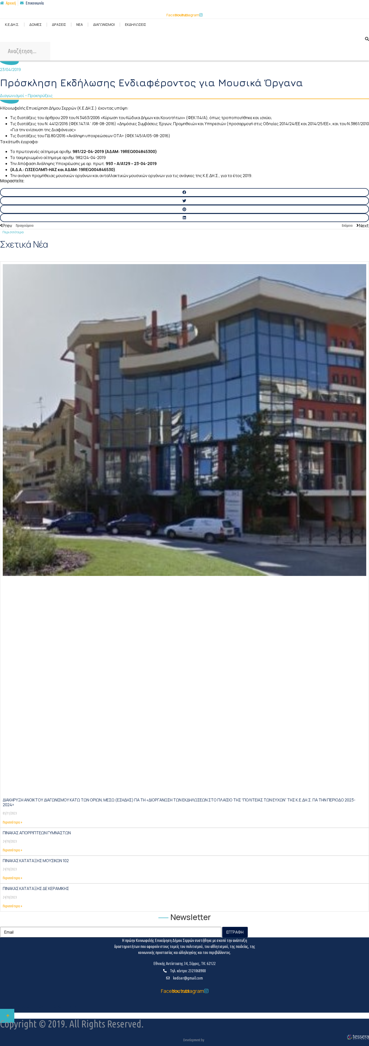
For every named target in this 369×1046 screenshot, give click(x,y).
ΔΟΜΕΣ (35, 24)
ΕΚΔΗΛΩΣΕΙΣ (135, 24)
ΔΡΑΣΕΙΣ (59, 24)
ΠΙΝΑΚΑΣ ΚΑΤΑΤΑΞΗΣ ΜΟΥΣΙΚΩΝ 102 (36, 860)
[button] (184, 192)
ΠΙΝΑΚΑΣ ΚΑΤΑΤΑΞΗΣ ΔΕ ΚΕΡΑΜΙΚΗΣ (36, 888)
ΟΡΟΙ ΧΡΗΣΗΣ (65, 1007)
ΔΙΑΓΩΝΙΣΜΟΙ (104, 24)
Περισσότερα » (12, 822)
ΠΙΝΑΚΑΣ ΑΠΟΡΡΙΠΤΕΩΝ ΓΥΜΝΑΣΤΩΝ (37, 833)
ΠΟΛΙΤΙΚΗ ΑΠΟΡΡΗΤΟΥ (24, 1007)
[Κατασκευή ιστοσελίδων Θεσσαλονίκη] (357, 1039)
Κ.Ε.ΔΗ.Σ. (12, 24)
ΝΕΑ (79, 24)
